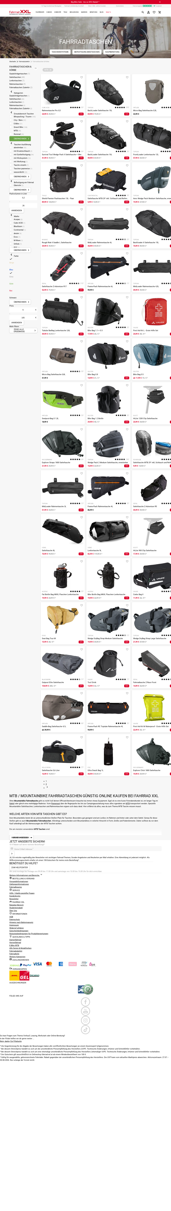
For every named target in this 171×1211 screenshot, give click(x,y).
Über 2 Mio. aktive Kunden (97, 6)
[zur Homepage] (20, 12)
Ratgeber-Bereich (16, 905)
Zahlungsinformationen (19, 884)
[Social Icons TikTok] (85, 1029)
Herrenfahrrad (15, 942)
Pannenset (55, 803)
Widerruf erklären (16, 928)
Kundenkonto (14, 896)
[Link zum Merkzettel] (154, 12)
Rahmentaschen (17, 84)
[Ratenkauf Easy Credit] (72, 966)
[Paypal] (25, 966)
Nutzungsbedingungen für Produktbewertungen (28, 934)
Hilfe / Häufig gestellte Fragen (21, 893)
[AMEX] (60, 966)
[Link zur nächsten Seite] (47, 788)
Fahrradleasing (15, 887)
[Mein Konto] (148, 12)
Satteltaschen (17, 77)
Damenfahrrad (15, 940)
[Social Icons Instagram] (85, 1020)
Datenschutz (14, 919)
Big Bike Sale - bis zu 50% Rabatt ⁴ (85, 2)
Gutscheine (120, 6)
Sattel (11, 803)
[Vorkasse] (84, 966)
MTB (128, 803)
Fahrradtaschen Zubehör (20, 87)
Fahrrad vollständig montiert (74, 6)
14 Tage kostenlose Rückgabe (51, 6)
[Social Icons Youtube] (85, 1011)
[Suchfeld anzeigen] (143, 12)
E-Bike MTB (14, 945)
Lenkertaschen (16, 80)
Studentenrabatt (16, 908)
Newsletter (14, 899)
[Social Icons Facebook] (85, 1002)
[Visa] (37, 966)
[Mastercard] (49, 966)
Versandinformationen (18, 881)
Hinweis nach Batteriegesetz (21, 922)
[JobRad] (14, 966)
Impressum (14, 925)
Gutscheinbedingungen (18, 931)
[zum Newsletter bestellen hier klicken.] (11, 853)
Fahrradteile (14, 954)
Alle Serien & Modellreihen (20, 948)
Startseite (12, 61)
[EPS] (93, 966)
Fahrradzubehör (24, 61)
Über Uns (13, 911)
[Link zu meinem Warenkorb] (159, 12)
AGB (11, 917)
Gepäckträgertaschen (19, 74)
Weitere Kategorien (17, 957)
